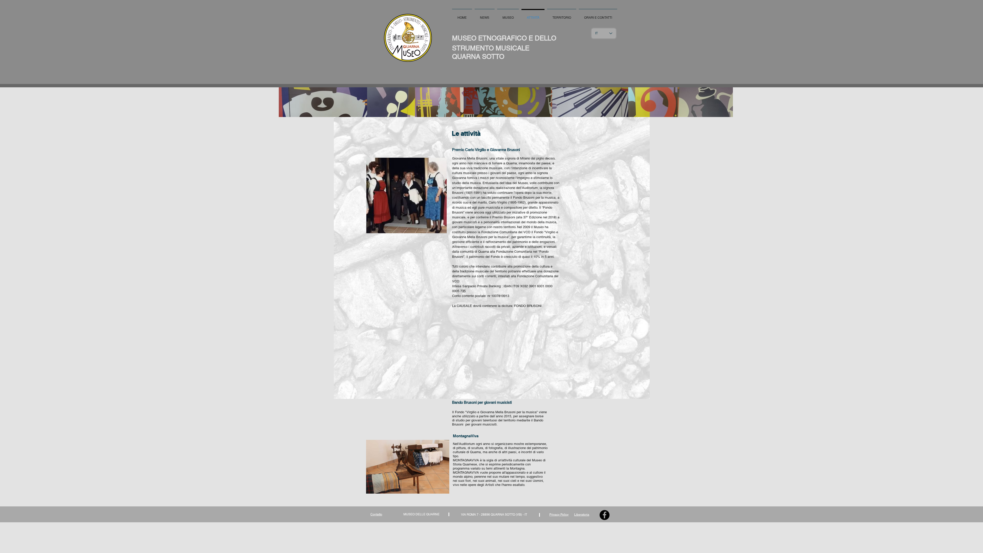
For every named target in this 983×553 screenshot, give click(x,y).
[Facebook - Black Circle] (605, 515)
